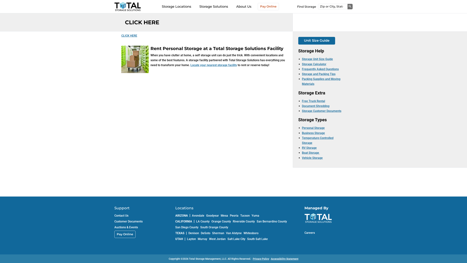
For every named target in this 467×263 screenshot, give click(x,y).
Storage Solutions (213, 7)
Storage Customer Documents (321, 111)
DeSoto (205, 233)
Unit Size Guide (316, 41)
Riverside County (244, 221)
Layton (191, 239)
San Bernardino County (272, 221)
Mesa (224, 215)
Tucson (245, 215)
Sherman (218, 233)
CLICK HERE (129, 35)
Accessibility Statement (284, 258)
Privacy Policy (261, 258)
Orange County (221, 221)
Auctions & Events (126, 227)
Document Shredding (315, 106)
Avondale (198, 215)
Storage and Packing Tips (318, 74)
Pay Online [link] (125, 234)
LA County (203, 221)
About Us (243, 7)
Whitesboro (251, 233)
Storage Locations (176, 7)
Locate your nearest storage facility (213, 65)
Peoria (234, 215)
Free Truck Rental (313, 101)
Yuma (255, 215)
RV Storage (309, 148)
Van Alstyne (234, 233)
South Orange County (214, 227)
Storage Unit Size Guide (317, 59)
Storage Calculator (314, 64)
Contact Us (121, 215)
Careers (309, 233)
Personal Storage (313, 128)
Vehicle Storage (312, 158)
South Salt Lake (257, 239)
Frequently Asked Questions (320, 69)
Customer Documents (128, 221)
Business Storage (313, 133)
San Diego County (186, 227)
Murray (202, 239)
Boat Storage (311, 153)
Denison (193, 233)
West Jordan (217, 239)
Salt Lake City (236, 239)
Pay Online (268, 6)
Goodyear (212, 215)
